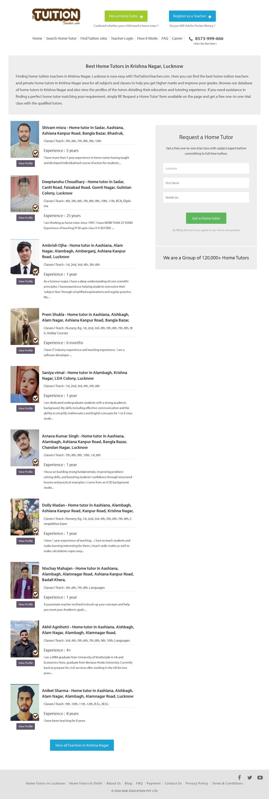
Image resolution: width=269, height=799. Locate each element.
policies (235, 230)
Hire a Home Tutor (123, 15)
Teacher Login (122, 38)
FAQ (165, 38)
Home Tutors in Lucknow (45, 783)
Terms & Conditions (227, 783)
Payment (154, 783)
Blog (128, 783)
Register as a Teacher (190, 15)
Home (37, 38)
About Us (113, 783)
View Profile (25, 163)
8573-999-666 (208, 40)
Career (177, 38)
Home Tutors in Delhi (85, 783)
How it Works (147, 38)
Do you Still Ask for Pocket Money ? (192, 26)
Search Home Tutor (61, 38)
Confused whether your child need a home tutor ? (126, 26)
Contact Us (173, 783)
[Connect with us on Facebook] (239, 781)
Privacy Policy (197, 783)
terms (221, 230)
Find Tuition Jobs (93, 38)
